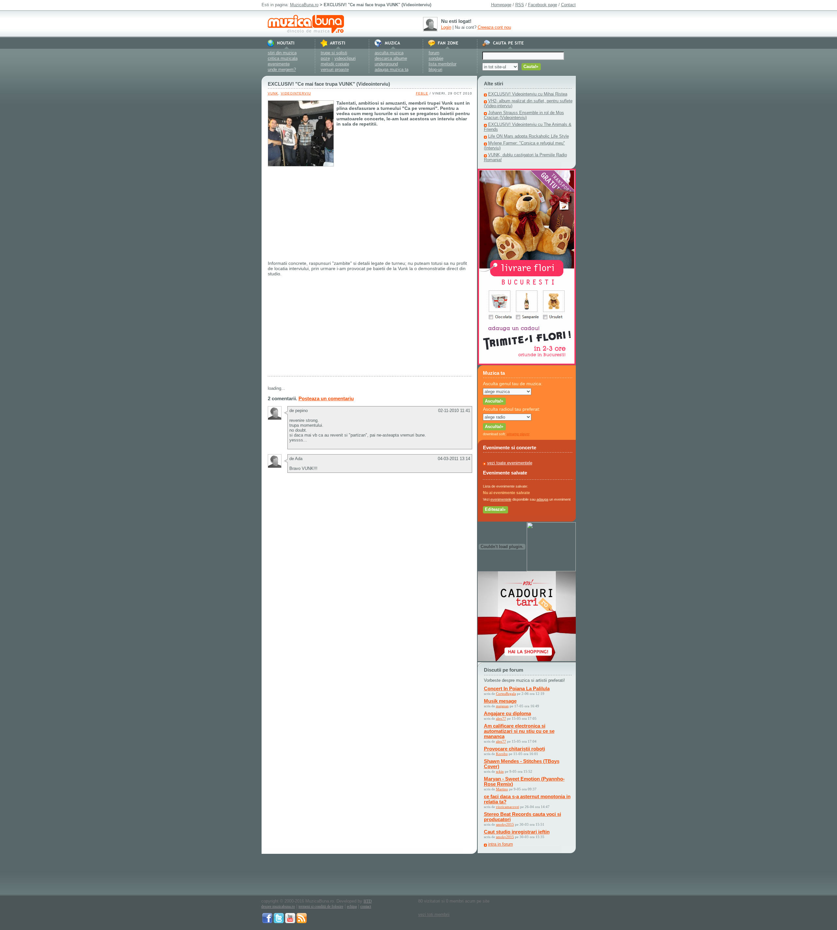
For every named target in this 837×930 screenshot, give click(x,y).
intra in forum (500, 844)
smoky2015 (505, 824)
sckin (500, 771)
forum (434, 52)
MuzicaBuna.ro (304, 4)
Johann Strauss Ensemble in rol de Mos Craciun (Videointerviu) (524, 115)
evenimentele (500, 499)
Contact (568, 4)
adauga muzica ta (391, 69)
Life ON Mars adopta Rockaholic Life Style (528, 136)
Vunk (273, 93)
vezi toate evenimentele (509, 462)
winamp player (518, 434)
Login (446, 27)
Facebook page (542, 4)
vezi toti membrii (434, 914)
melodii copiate (335, 63)
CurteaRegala (506, 694)
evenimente (279, 63)
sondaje (436, 58)
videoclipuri (345, 58)
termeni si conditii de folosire (321, 906)
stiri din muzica (282, 52)
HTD (368, 901)
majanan (502, 706)
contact (365, 906)
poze (325, 58)
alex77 (501, 718)
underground (386, 63)
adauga (542, 499)
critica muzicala (283, 58)
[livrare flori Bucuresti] (527, 363)
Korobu (502, 754)
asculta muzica (389, 52)
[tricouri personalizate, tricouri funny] (551, 569)
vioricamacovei (507, 807)
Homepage (501, 4)
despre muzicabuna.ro (278, 906)
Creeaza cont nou (494, 27)
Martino (502, 789)
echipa (352, 906)
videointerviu (296, 93)
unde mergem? (282, 69)
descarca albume (391, 58)
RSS (519, 4)
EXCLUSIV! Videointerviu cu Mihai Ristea (527, 94)
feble (422, 93)
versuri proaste (335, 69)
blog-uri (435, 69)
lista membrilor (442, 63)
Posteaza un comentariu (326, 398)
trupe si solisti (334, 52)
